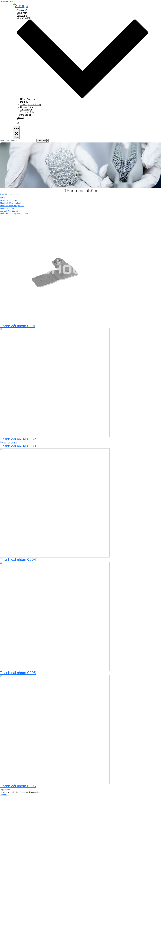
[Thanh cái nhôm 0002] (55, 382)
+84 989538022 (28, 830)
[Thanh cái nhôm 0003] (8, 443)
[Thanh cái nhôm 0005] (55, 616)
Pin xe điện (21, 900)
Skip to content (6, 1)
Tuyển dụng (26, 109)
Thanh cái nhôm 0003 (18, 446)
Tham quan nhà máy (30, 104)
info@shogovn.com (31, 815)
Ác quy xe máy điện (25, 903)
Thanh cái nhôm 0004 (18, 559)
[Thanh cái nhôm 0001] (55, 269)
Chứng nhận (26, 107)
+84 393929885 (28, 837)
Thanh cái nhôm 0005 (18, 673)
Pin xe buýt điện (23, 906)
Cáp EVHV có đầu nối (9, 211)
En (18, 120)
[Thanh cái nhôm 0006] (55, 729)
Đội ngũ (24, 101)
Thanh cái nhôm (7, 208)
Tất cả (2, 198)
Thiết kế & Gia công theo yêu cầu (14, 213)
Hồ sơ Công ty (27, 99)
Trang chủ (22, 10)
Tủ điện (20, 909)
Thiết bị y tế (22, 916)
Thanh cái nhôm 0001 (17, 326)
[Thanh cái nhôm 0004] (55, 503)
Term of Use (77, 928)
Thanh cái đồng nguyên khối (12, 206)
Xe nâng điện (22, 913)
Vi (18, 122)
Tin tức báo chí (24, 115)
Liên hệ (20, 117)
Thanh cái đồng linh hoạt (10, 203)
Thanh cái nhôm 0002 (18, 439)
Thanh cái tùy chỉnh (8, 200)
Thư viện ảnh (27, 112)
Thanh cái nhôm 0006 (18, 786)
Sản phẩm (22, 13)
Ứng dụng (22, 15)
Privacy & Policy (63, 928)
